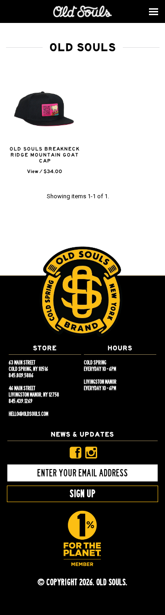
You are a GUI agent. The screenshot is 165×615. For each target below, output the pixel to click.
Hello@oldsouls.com (28, 414)
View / (34, 171)
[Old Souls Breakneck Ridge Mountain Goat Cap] (45, 109)
